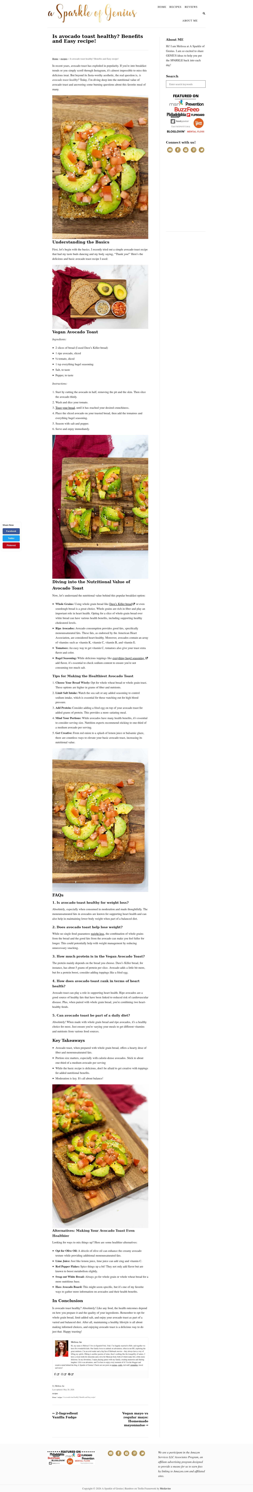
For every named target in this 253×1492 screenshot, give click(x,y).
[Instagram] (64, 1374)
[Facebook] (57, 1374)
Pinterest (11, 545)
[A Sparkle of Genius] (94, 13)
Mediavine (165, 1488)
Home (55, 58)
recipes (64, 58)
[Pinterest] (71, 1374)
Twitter (11, 538)
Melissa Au (59, 1386)
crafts (120, 1365)
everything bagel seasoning (129, 658)
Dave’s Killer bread (120, 604)
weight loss (97, 933)
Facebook (11, 531)
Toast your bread (65, 407)
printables (134, 1365)
